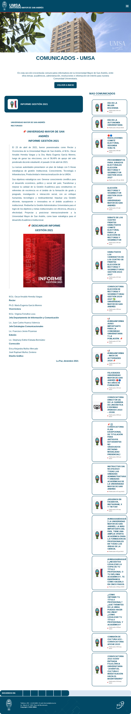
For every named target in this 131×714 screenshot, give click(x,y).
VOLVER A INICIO (65, 85)
